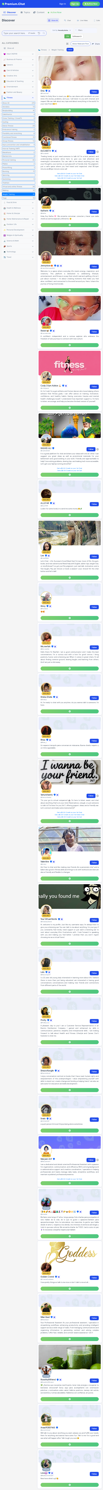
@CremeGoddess (47, 1279)
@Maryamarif (45, 1161)
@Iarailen (44, 1214)
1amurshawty (47, 795)
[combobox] (85, 30)
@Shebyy (44, 699)
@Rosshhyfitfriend (47, 1382)
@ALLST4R (44, 506)
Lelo (43, 972)
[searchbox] (89, 30)
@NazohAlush (45, 1073)
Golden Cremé (48, 1277)
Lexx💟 (44, 1473)
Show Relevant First (80, 44)
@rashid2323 (45, 451)
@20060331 (45, 1121)
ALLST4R (45, 503)
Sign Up (75, 4)
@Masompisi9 (45, 975)
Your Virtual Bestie (49, 919)
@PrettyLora (45, 1023)
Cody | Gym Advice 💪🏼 (51, 385)
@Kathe (43, 213)
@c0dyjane (45, 388)
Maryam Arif (46, 1159)
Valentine (45, 861)
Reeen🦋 (45, 331)
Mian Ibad (45, 1317)
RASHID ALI (46, 448)
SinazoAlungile (47, 1070)
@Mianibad (44, 1320)
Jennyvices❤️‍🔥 (47, 265)
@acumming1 (45, 1430)
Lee (42, 555)
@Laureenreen (46, 333)
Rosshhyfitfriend (48, 1380)
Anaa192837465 (48, 1427)
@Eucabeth (45, 153)
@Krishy (43, 864)
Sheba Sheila (47, 697)
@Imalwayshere (46, 922)
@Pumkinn (44, 609)
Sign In (62, 4)
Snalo (43, 1118)
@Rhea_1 (44, 742)
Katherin (45, 211)
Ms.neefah (46, 646)
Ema (43, 91)
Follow (70, 50)
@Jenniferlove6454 (48, 268)
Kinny (43, 606)
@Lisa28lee (45, 558)
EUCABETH (46, 151)
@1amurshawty (46, 797)
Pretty (44, 1020)
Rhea (43, 740)
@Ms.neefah (45, 649)
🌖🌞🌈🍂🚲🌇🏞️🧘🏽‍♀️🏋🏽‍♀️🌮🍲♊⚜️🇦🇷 (58, 1211)
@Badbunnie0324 (47, 1475)
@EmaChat (44, 93)
